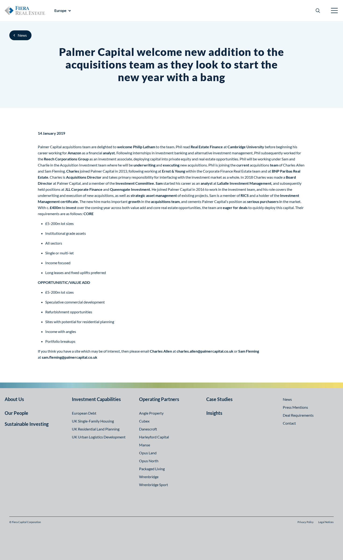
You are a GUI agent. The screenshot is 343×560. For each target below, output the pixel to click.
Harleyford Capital (154, 437)
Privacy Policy (306, 522)
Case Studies (219, 399)
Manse (144, 445)
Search (318, 10)
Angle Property (151, 413)
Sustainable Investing (27, 424)
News (22, 35)
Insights (214, 413)
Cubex (144, 421)
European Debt (84, 413)
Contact (289, 423)
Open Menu (334, 10)
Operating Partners (159, 399)
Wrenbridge (148, 476)
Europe (60, 10)
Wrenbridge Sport (153, 484)
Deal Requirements (298, 415)
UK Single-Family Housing (93, 421)
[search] (317, 10)
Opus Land (148, 453)
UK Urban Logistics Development (99, 437)
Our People (16, 413)
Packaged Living (152, 468)
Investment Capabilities (96, 399)
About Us (14, 399)
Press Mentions (295, 407)
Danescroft (148, 429)
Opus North (148, 461)
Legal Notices (326, 522)
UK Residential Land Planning (95, 429)
